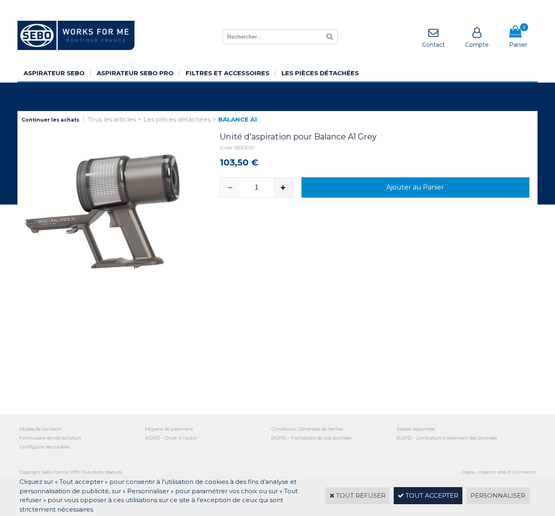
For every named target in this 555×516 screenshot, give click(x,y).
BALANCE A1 (237, 119)
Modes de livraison (40, 429)
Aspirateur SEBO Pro (135, 73)
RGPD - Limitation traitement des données (447, 438)
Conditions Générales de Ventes (307, 429)
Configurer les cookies (45, 447)
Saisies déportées (416, 429)
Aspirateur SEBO (54, 73)
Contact (433, 44)
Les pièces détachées (320, 73)
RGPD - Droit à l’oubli (171, 438)
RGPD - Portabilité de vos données (311, 438)
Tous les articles (112, 119)
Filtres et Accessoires (227, 73)
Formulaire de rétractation (50, 438)
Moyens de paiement (169, 429)
